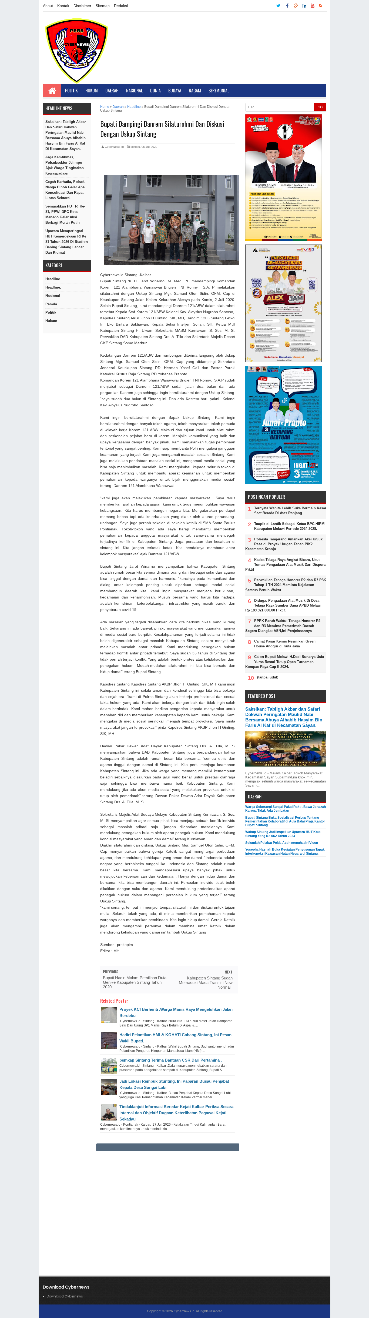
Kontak (63, 6)
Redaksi (121, 6)
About (48, 6)
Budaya (174, 90)
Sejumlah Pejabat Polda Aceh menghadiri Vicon (281, 843)
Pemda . (52, 304)
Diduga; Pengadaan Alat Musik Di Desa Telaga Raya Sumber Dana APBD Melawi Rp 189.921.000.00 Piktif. (283, 605)
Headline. (53, 287)
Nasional (134, 90)
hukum (51, 321)
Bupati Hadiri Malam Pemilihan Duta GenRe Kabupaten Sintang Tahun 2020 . (134, 982)
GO (320, 107)
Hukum (91, 90)
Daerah (112, 90)
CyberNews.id (184, 1311)
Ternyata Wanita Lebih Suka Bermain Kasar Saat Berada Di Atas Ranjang (290, 510)
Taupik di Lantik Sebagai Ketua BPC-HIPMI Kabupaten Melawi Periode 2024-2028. (290, 526)
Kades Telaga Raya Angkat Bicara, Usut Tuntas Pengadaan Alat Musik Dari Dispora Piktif (285, 564)
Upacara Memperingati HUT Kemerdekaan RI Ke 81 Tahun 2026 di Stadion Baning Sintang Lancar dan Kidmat (66, 242)
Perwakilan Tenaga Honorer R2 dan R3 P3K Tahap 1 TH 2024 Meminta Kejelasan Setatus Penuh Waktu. (285, 585)
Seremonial (219, 90)
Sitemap (103, 6)
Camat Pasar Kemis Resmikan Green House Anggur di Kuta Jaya (285, 643)
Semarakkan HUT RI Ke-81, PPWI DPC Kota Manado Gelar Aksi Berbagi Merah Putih (65, 214)
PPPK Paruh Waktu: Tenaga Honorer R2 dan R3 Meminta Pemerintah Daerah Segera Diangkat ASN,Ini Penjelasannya (282, 626)
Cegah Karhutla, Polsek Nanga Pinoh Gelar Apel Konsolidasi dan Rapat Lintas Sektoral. (65, 190)
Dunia (155, 90)
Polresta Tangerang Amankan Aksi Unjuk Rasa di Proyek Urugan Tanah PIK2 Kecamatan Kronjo (284, 544)
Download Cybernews (65, 1296)
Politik (71, 90)
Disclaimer (82, 6)
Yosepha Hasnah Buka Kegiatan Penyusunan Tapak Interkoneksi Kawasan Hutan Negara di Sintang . (285, 851)
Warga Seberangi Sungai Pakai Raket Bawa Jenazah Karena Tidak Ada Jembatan (285, 808)
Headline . (53, 279)
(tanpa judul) (267, 677)
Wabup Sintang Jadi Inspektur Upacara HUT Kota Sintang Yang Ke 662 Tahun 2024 (283, 834)
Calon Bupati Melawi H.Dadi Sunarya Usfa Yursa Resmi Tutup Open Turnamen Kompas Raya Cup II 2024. (284, 661)
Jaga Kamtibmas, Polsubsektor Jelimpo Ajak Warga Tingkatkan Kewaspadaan (64, 165)
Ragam (195, 90)
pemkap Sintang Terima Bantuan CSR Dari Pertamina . (170, 1060)
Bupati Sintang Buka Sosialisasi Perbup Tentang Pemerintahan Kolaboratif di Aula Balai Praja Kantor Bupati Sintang (285, 821)
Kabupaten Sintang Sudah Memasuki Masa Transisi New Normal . (206, 982)
